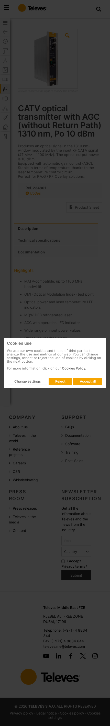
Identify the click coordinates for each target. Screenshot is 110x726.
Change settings (27, 381)
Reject (60, 381)
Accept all (88, 381)
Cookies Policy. (74, 368)
